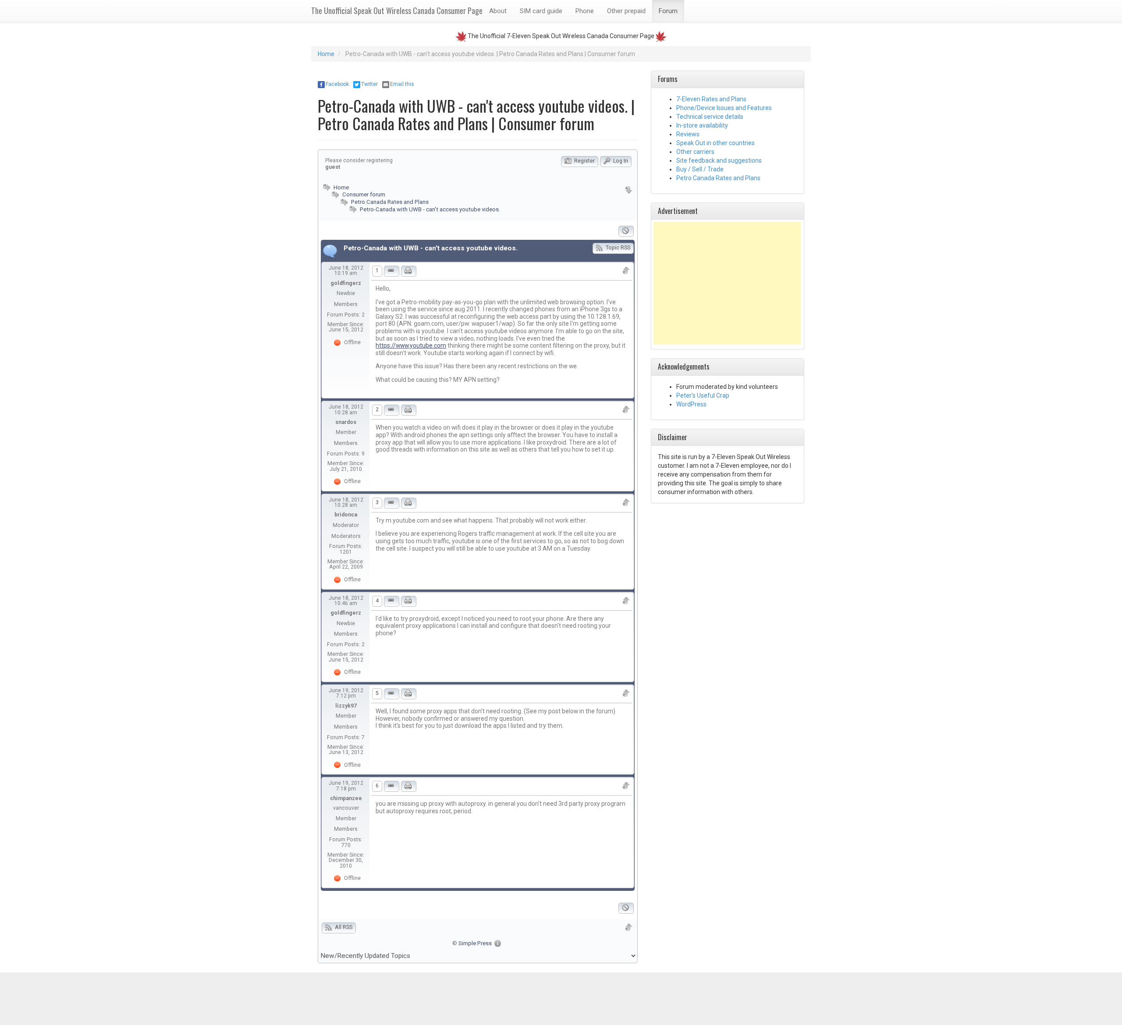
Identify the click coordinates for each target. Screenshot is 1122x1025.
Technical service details (709, 116)
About (498, 11)
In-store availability (702, 125)
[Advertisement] (727, 283)
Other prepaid (626, 11)
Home (326, 53)
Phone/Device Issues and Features (724, 107)
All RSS (343, 927)
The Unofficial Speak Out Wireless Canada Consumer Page (397, 10)
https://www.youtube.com (411, 345)
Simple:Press (475, 943)
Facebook (337, 84)
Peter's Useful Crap (702, 395)
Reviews (687, 134)
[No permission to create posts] (626, 231)
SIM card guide (541, 11)
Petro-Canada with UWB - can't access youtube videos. (430, 209)
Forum (668, 11)
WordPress (691, 404)
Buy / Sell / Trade (700, 169)
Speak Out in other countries (715, 142)
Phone (584, 11)
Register (584, 161)
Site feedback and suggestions (719, 160)
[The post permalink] (391, 271)
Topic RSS (617, 248)
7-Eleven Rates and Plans (711, 99)
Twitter (369, 84)
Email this (402, 84)
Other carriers (695, 151)
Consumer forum (363, 194)
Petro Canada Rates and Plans (390, 202)
